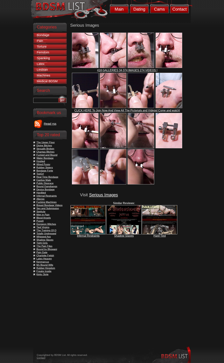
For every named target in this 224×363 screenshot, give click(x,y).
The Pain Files (44, 246)
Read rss (50, 124)
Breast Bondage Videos (49, 205)
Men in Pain (43, 214)
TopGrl (40, 173)
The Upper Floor (45, 142)
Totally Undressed (46, 233)
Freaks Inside (43, 271)
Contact (179, 9)
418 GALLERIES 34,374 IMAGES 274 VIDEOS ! (127, 70)
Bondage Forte (44, 170)
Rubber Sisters (44, 167)
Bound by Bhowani (46, 249)
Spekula (40, 211)
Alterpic (40, 198)
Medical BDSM (47, 81)
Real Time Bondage (47, 176)
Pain (40, 41)
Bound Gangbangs (46, 186)
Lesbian (42, 69)
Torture (42, 46)
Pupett (40, 220)
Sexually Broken (45, 148)
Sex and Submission (47, 208)
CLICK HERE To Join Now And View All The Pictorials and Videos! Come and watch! (127, 110)
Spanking (43, 58)
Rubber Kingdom (45, 268)
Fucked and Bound (46, 154)
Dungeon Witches (46, 224)
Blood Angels (43, 217)
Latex (40, 64)
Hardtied (41, 192)
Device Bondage (45, 189)
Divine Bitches (44, 145)
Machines (43, 75)
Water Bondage (45, 158)
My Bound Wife (44, 264)
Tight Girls (42, 242)
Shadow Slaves (124, 235)
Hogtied (40, 161)
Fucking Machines (46, 202)
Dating (139, 9)
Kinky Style (42, 274)
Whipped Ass (43, 236)
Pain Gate (41, 252)
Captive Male (43, 180)
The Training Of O (46, 230)
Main (119, 9)
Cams (159, 9)
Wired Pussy (43, 164)
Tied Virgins (42, 227)
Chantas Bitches (45, 151)
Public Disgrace (45, 183)
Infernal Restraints (88, 235)
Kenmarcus (42, 261)
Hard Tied (159, 235)
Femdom (43, 52)
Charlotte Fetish (45, 255)
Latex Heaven (44, 258)
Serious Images (103, 194)
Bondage (43, 35)
